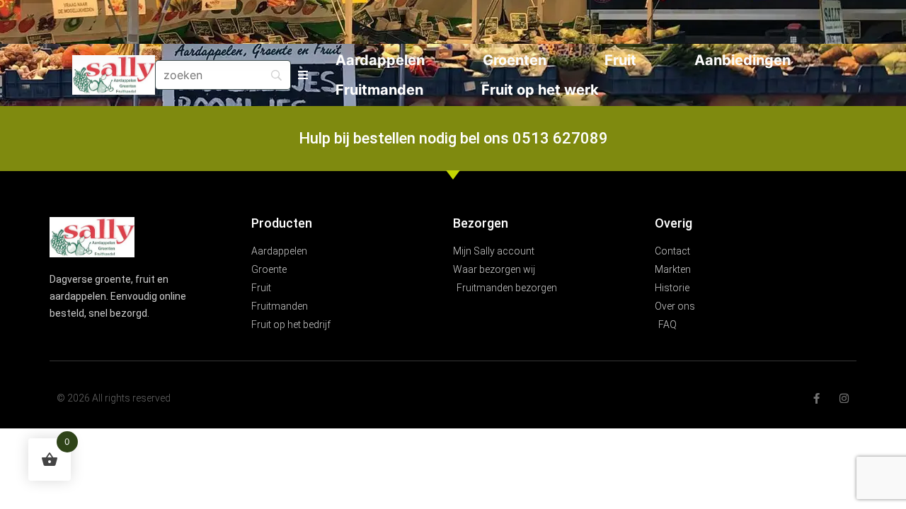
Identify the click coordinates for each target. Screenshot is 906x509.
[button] (303, 75)
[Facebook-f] (816, 398)
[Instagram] (844, 398)
